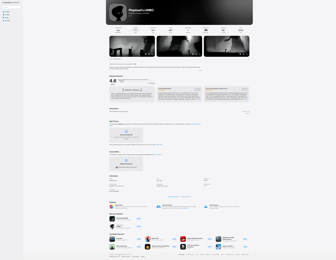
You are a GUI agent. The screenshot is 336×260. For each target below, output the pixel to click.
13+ (205, 186)
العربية (197, 254)
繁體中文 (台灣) (245, 254)
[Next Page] (251, 46)
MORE (199, 99)
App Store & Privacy (125, 256)
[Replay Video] (111, 54)
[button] (11, 11)
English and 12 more (162, 186)
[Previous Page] (107, 46)
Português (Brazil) (230, 254)
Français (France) (215, 254)
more (200, 70)
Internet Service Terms (114, 256)
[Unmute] (149, 54)
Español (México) (190, 254)
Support (143, 256)
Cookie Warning (135, 256)
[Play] (193, 54)
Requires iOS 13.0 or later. (116, 186)
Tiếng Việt (238, 254)
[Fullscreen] (152, 54)
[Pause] (145, 54)
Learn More (159, 144)
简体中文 (208, 254)
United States (181, 254)
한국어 (222, 254)
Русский (202, 254)
